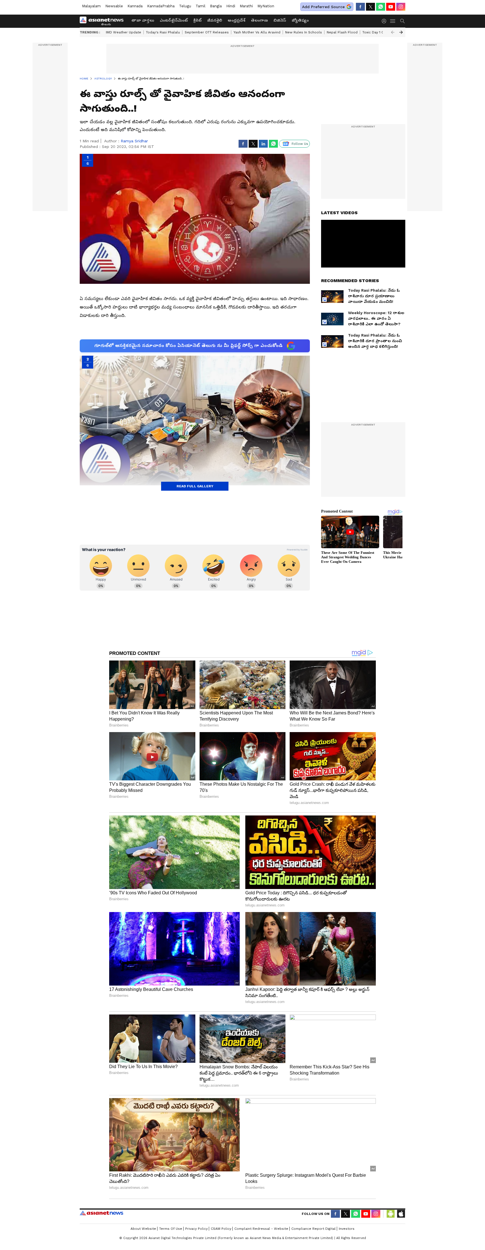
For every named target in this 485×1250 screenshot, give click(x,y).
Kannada (135, 6)
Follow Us (300, 144)
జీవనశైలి (214, 20)
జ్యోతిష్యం (300, 20)
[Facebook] (360, 7)
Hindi (230, 6)
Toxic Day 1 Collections (381, 32)
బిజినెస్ (279, 20)
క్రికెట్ (197, 20)
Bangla (216, 6)
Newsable (114, 6)
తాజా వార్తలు (142, 20)
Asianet (101, 1213)
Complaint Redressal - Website (261, 1229)
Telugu (185, 6)
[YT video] (390, 7)
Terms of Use (170, 1229)
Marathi (246, 6)
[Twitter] (370, 7)
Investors (346, 1229)
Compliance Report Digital (313, 1229)
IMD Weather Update (123, 32)
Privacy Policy (196, 1229)
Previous (392, 32)
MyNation (265, 6)
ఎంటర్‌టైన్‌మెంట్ (174, 20)
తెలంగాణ (259, 20)
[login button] (385, 21)
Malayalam (91, 6)
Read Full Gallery (195, 486)
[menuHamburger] (393, 21)
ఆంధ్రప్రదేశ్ (236, 20)
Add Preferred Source (323, 6)
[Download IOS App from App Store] (400, 1214)
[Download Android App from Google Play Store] (390, 1214)
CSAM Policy (221, 1229)
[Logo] (103, 21)
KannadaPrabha (161, 6)
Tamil (200, 6)
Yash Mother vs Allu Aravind (257, 32)
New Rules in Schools (303, 32)
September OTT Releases (207, 32)
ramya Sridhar (134, 141)
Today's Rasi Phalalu (163, 32)
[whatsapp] (380, 7)
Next (401, 32)
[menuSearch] (402, 21)
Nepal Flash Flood (342, 32)
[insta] (400, 7)
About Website (143, 1229)
